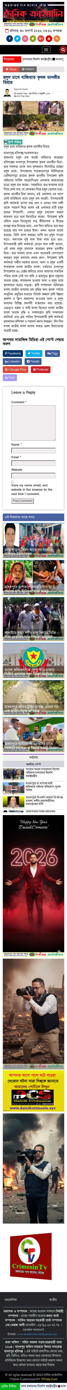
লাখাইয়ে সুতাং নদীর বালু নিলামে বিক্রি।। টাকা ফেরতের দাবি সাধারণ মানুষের (32, 634)
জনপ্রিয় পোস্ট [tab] (33, 764)
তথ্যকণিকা (11, 1300)
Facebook (14, 353)
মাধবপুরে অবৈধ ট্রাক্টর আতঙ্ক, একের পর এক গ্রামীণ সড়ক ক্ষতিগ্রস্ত (31, 709)
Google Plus (17, 370)
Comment (18, 402)
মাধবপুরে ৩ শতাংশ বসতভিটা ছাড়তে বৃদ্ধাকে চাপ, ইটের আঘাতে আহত (30, 589)
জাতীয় (53, 1300)
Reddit (34, 362)
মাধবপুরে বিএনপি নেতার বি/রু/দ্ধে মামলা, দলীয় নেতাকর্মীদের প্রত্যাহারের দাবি (44, 800)
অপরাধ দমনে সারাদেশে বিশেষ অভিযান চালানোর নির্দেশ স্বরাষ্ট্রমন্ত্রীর (42, 772)
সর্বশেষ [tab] (33, 757)
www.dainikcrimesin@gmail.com (37, 1334)
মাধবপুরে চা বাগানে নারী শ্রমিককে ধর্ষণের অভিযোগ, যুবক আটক (43, 786)
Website (16, 470)
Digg (54, 353)
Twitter (35, 353)
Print (11, 378)
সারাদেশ (29, 69)
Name (16, 445)
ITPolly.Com (49, 1379)
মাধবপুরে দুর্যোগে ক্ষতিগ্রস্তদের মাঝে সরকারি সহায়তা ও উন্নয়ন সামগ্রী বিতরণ (32, 746)
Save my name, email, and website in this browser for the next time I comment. (31, 489)
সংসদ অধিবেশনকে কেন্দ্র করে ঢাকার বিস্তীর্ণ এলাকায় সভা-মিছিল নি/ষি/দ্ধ (29, 672)
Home (12, 69)
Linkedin (14, 362)
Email (16, 457)
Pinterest (42, 370)
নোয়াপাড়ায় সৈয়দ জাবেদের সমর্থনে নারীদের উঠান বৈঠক (28, 552)
